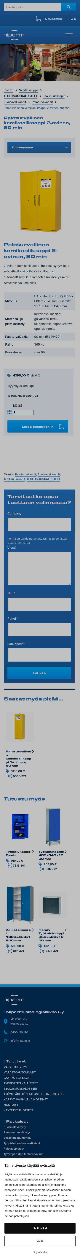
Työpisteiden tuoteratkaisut (22, 1143)
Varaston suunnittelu (17, 1138)
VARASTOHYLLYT (16, 1067)
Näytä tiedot (40, 1252)
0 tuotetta (60, 18)
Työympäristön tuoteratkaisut (23, 1154)
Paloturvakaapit (42, 102)
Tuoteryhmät (23, 147)
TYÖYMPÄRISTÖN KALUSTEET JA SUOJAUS (34, 1094)
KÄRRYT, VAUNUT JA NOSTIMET (26, 1099)
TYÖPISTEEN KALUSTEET (21, 1083)
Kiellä (40, 1241)
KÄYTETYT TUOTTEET (18, 1110)
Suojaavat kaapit (15, 102)
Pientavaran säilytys (17, 1132)
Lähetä (39, 673)
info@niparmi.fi (20, 1040)
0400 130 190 (19, 1032)
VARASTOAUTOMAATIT (20, 1072)
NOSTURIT (11, 1105)
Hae (68, 7)
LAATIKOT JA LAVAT (17, 1078)
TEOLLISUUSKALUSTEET (20, 96)
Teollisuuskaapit (54, 96)
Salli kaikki (40, 1228)
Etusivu (8, 90)
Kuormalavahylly (15, 1127)
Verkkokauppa (28, 90)
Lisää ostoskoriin (38, 426)
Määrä (17, 405)
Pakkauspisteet (14, 1148)
